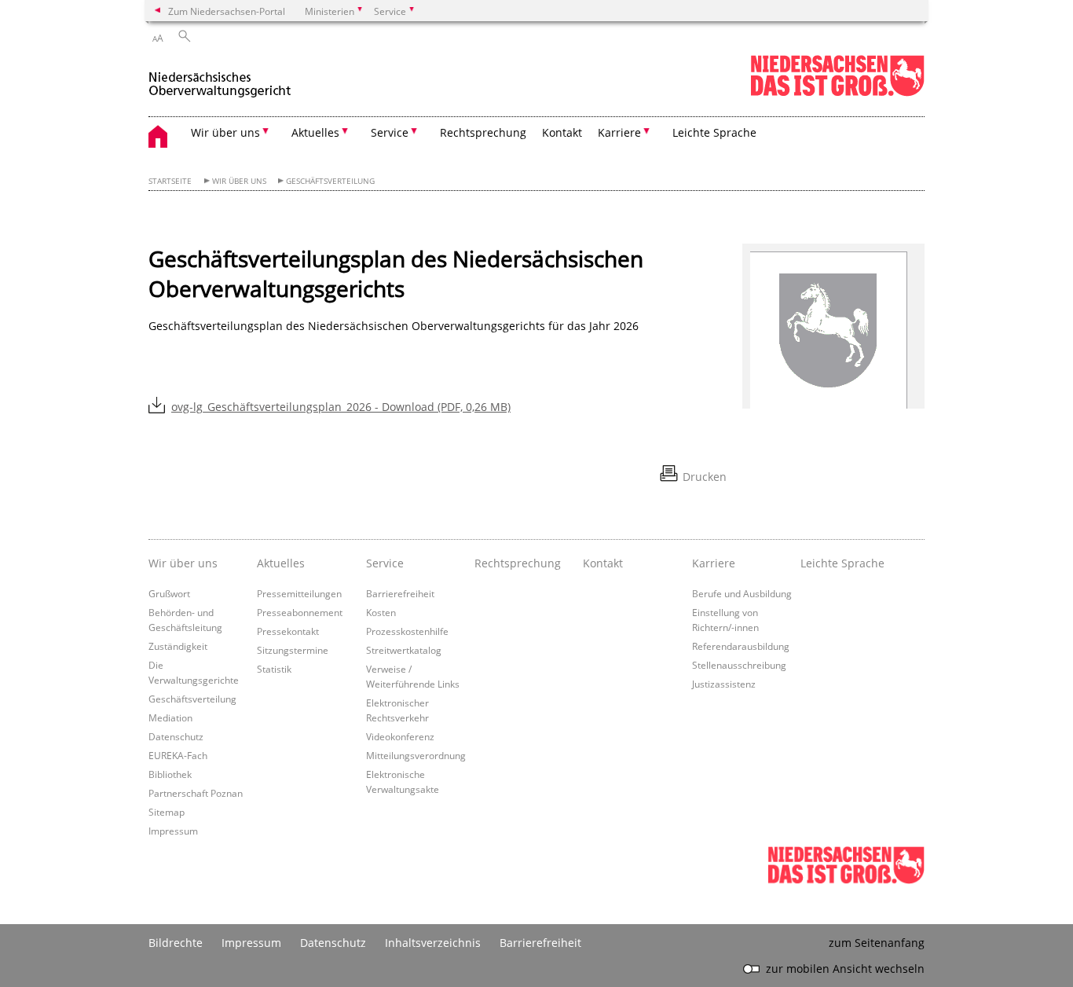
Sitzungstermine (292, 650)
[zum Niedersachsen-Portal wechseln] (837, 93)
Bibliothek (170, 774)
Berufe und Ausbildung (742, 593)
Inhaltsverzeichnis (433, 942)
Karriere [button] (619, 132)
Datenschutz (175, 736)
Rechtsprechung (483, 132)
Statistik (274, 668)
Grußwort (169, 593)
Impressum (173, 830)
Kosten (381, 612)
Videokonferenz (400, 736)
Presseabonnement (299, 612)
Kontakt (562, 132)
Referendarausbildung (740, 646)
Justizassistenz (724, 683)
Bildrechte (175, 942)
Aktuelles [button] (315, 132)
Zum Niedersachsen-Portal (226, 11)
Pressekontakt (288, 631)
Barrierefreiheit (400, 593)
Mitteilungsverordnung (416, 755)
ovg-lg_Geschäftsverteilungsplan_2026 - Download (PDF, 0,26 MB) (341, 406)
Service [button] (389, 132)
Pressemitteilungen (299, 593)
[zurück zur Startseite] (219, 77)
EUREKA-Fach (177, 755)
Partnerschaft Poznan (195, 793)
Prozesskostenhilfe (407, 631)
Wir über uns (239, 181)
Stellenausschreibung (739, 665)
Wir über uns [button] (225, 132)
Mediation (170, 717)
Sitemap (166, 811)
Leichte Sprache (714, 132)
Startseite (170, 181)
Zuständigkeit (177, 646)
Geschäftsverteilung (330, 181)
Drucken (705, 476)
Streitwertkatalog (403, 650)
